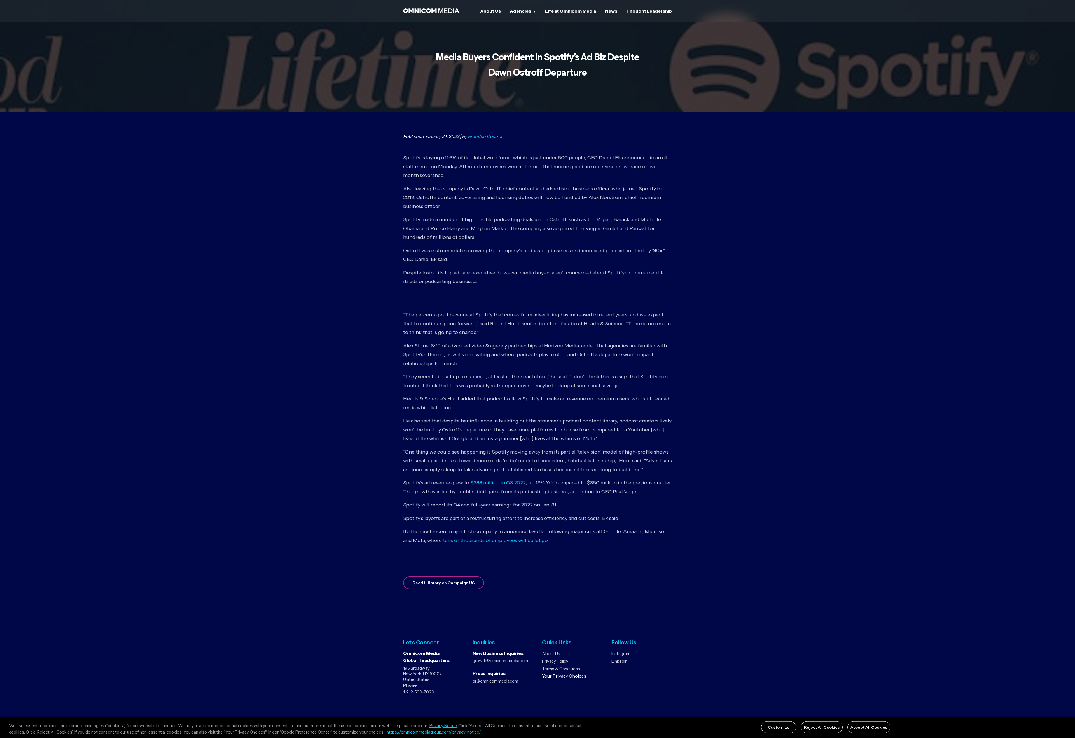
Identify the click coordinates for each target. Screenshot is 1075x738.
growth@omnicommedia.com (500, 660)
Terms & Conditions (561, 668)
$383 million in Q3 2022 (498, 483)
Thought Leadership (649, 11)
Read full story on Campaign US (444, 582)
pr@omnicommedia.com (495, 681)
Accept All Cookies (868, 727)
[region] (537, 727)
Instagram (620, 653)
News (611, 11)
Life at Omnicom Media (570, 11)
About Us (490, 11)
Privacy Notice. (443, 725)
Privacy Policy (555, 661)
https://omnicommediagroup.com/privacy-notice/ (434, 732)
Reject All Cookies (822, 727)
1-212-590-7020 (418, 692)
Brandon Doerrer (485, 136)
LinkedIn (619, 661)
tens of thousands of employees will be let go (495, 540)
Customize (778, 727)
